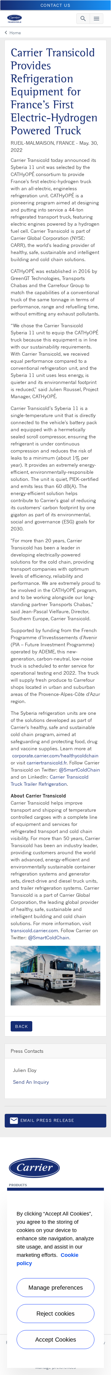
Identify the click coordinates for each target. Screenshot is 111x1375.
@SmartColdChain (79, 770)
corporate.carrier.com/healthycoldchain (55, 756)
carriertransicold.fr (47, 763)
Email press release (41, 1121)
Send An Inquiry (31, 1082)
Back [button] (21, 1026)
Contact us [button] (56, 5)
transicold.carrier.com (34, 930)
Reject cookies (55, 1313)
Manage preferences (55, 1287)
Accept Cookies (55, 1339)
